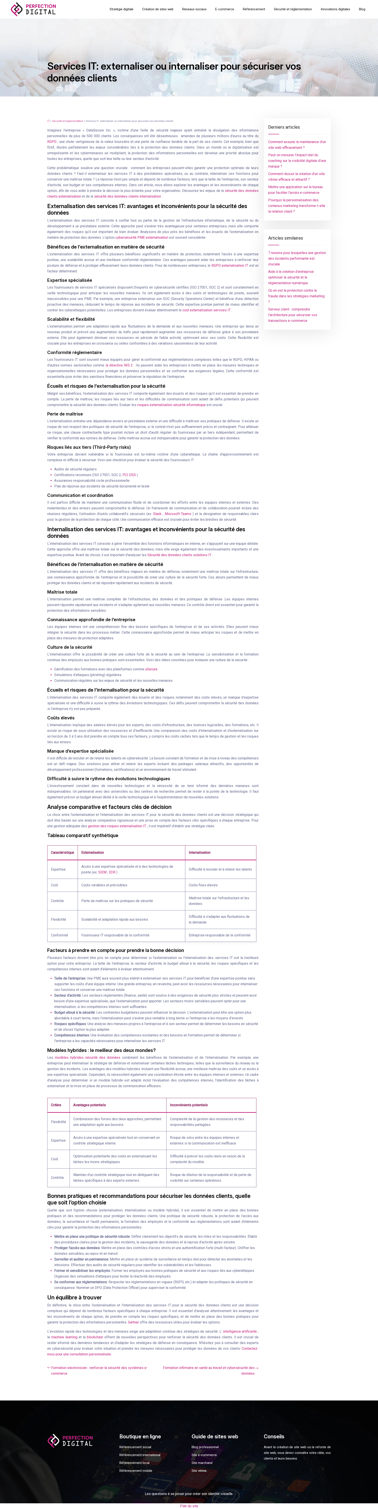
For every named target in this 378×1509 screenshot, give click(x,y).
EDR (112, 872)
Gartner (134, 1322)
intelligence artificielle (240, 1331)
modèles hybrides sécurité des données (88, 1057)
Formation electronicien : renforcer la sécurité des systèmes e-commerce (99, 1371)
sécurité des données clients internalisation (128, 196)
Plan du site (189, 1506)
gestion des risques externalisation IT (117, 826)
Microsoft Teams (179, 514)
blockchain (95, 1337)
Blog (362, 9)
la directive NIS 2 (120, 365)
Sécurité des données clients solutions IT (179, 555)
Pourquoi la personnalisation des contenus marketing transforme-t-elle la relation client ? (296, 206)
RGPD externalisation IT (230, 265)
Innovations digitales (335, 9)
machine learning (65, 1337)
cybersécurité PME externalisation (142, 237)
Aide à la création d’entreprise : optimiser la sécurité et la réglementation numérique (291, 277)
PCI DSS (129, 475)
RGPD (52, 142)
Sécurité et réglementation (293, 9)
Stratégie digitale (121, 9)
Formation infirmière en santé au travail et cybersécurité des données (209, 1371)
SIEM (102, 872)
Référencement (254, 9)
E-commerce (224, 9)
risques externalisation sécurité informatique (171, 405)
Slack (158, 514)
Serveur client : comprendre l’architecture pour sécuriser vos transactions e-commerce (292, 315)
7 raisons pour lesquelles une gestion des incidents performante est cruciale (297, 258)
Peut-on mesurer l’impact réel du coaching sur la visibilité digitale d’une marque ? (297, 160)
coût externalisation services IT (206, 310)
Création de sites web (157, 9)
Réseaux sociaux (194, 9)
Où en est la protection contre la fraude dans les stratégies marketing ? (296, 296)
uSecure (151, 669)
